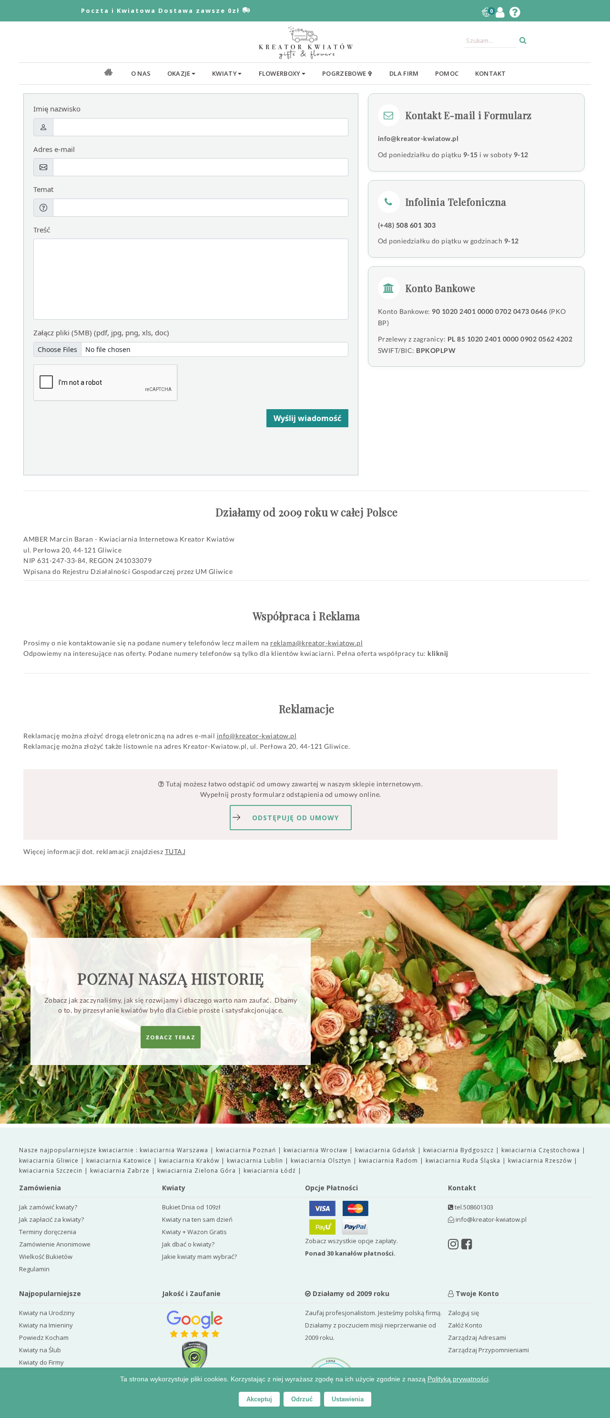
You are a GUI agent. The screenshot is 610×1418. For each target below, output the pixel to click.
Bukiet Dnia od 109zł (191, 1207)
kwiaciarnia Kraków (190, 1161)
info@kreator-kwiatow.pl (418, 138)
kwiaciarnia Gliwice (50, 1161)
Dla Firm (403, 73)
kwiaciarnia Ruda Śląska (464, 1161)
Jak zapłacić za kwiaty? (51, 1219)
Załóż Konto (465, 1325)
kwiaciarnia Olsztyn (322, 1161)
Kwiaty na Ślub (40, 1350)
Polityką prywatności (457, 1379)
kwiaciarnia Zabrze (121, 1171)
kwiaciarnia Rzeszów (541, 1161)
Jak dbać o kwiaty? (188, 1244)
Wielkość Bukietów (45, 1256)
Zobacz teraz (170, 1037)
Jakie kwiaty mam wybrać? (199, 1256)
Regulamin (34, 1269)
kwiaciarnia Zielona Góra (197, 1171)
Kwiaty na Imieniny (46, 1325)
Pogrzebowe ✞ (347, 73)
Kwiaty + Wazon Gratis (194, 1231)
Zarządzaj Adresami (477, 1337)
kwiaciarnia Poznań (247, 1150)
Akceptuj (259, 1399)
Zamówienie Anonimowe (55, 1244)
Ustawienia (348, 1399)
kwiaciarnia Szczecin (51, 1171)
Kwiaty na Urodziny (47, 1312)
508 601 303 (416, 225)
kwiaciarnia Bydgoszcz (459, 1150)
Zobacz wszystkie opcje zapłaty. (351, 1247)
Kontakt (490, 73)
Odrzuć (302, 1399)
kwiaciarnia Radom (389, 1161)
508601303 (478, 1207)
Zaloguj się (463, 1312)
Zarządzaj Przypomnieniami (488, 1350)
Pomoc (447, 73)
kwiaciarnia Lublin (256, 1161)
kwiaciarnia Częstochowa (541, 1150)
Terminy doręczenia (47, 1231)
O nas (141, 73)
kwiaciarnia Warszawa (175, 1150)
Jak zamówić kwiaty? (48, 1207)
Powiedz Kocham (44, 1337)
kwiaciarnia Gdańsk (386, 1150)
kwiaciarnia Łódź (271, 1171)
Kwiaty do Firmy (41, 1362)
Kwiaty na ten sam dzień (197, 1219)
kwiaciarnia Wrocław (316, 1150)
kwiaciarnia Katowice (119, 1161)
